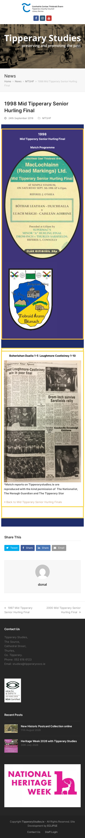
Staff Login (51, 831)
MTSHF (46, 118)
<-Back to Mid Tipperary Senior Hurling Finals (33, 502)
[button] (78, 46)
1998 (42, 134)
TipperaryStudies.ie (33, 821)
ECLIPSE (52, 825)
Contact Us (33, 831)
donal (42, 584)
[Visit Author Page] (42, 571)
